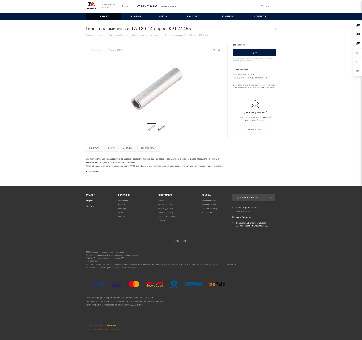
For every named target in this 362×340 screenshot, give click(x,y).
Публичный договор (166, 216)
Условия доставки (165, 209)
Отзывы (121, 212)
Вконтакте (177, 241)
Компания (124, 195)
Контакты (122, 216)
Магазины (162, 201)
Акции (89, 201)
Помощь (206, 195)
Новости (121, 205)
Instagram (185, 241)
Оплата (111, 148)
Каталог (90, 195)
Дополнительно (149, 148)
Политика (162, 220)
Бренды (90, 206)
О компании (123, 201)
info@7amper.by (243, 217)
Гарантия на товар (165, 212)
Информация (165, 195)
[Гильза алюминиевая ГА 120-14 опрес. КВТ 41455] (156, 88)
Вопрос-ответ (207, 212)
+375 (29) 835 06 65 (147, 6)
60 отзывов (104, 329)
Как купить (94, 148)
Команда (122, 209)
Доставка (127, 148)
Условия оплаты (165, 205)
